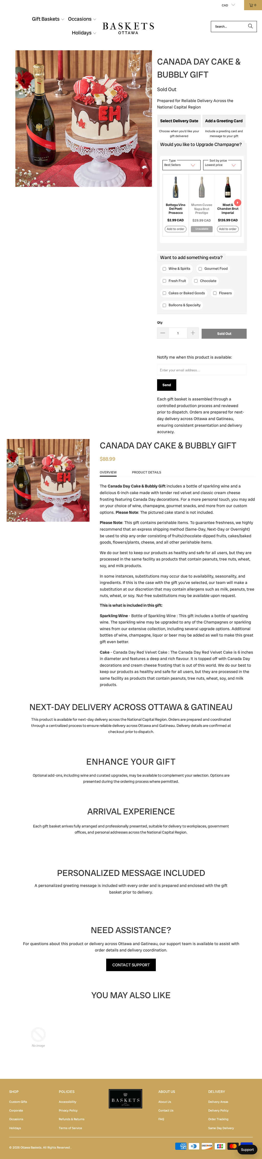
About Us (164, 1102)
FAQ (161, 1119)
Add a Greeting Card (224, 121)
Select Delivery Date (179, 121)
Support (247, 1149)
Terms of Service (70, 1128)
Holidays (15, 1128)
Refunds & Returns (71, 1119)
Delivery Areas (218, 1102)
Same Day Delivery (221, 1128)
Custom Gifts (18, 1102)
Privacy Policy (68, 1110)
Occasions (16, 1119)
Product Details (146, 472)
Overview (108, 472)
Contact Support (131, 965)
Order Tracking (218, 1119)
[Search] (250, 26)
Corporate (16, 1110)
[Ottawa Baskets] (128, 26)
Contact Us (165, 1110)
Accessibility (67, 1102)
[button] (48, 20)
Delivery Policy (218, 1110)
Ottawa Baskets (30, 1147)
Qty (159, 322)
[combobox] (234, 26)
